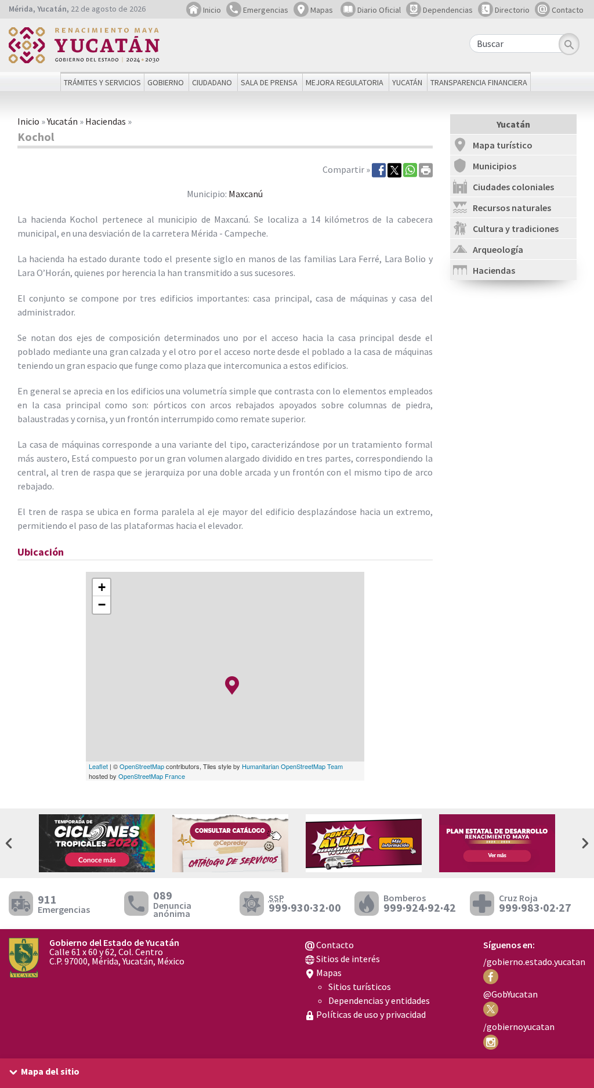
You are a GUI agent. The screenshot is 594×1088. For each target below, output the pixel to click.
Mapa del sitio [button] (50, 1071)
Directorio (511, 10)
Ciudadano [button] (212, 82)
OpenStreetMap (141, 766)
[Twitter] (394, 169)
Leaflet (98, 766)
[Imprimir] (426, 169)
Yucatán (62, 121)
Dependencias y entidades (379, 1000)
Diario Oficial (378, 10)
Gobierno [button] (165, 82)
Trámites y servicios (102, 82)
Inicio (211, 10)
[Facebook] (379, 169)
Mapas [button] (321, 10)
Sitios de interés (347, 958)
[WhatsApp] (410, 169)
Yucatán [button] (407, 82)
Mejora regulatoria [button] (344, 82)
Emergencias (264, 10)
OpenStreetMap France (151, 776)
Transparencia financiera (478, 82)
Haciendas (105, 121)
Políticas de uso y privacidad (370, 1014)
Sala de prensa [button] (269, 82)
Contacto (567, 10)
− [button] (102, 604)
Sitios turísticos (359, 986)
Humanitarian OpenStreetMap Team (292, 766)
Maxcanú (246, 194)
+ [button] (102, 587)
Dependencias (447, 10)
